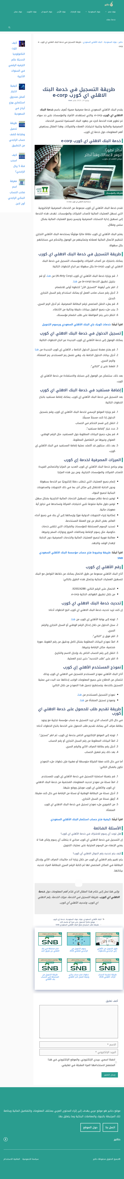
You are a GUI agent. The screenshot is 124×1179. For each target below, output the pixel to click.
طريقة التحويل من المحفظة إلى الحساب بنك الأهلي (50, 977)
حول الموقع (90, 1127)
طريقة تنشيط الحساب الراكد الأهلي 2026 (107, 976)
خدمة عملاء (111, 19)
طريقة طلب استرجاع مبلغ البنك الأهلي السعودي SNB (77, 924)
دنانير (121, 42)
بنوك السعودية (94, 11)
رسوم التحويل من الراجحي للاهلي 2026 (79, 950)
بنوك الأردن (61, 11)
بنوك (80, 919)
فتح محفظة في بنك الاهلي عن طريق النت (50, 950)
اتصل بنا (110, 1127)
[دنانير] (108, 4)
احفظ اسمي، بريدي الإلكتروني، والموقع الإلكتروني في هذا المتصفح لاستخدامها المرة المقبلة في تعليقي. (81, 1062)
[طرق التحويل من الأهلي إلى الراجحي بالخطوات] (107, 942)
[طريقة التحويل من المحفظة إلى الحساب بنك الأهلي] (50, 968)
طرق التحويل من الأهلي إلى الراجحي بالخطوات (107, 950)
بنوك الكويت (31, 11)
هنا (49, 275)
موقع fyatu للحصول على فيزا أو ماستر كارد (77, 922)
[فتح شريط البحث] (9, 27)
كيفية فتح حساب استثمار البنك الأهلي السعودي (81, 819)
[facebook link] (6, 1139)
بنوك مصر (112, 11)
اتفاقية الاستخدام (12, 1159)
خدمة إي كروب (59, 919)
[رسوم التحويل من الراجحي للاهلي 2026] (79, 942)
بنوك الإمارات (75, 11)
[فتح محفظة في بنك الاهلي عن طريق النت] (50, 942)
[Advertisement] (79, 68)
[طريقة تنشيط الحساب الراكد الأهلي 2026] (107, 968)
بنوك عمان (18, 11)
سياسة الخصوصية (30, 1159)
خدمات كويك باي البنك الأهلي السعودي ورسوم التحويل (76, 324)
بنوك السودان (46, 11)
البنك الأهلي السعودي (92, 42)
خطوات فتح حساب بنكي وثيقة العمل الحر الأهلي (78, 976)
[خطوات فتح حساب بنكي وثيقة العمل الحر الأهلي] (79, 968)
